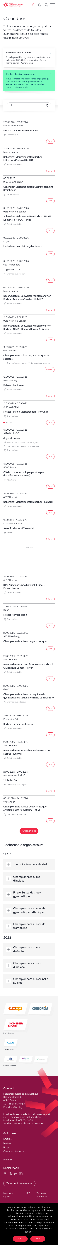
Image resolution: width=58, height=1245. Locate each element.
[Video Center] (20, 1174)
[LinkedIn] (15, 1174)
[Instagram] (4, 1174)
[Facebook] (10, 1174)
